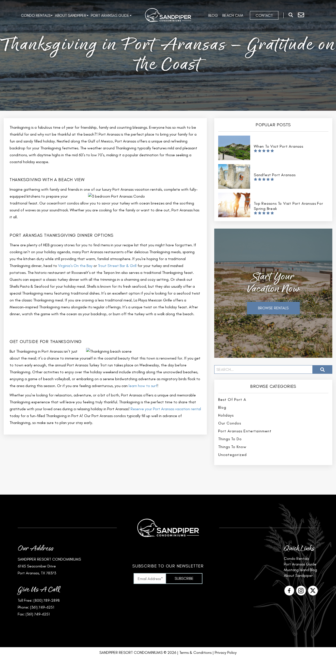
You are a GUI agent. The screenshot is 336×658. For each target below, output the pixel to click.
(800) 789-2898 (46, 600)
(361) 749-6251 (42, 607)
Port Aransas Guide (110, 15)
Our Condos (229, 423)
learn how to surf (143, 385)
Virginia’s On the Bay (75, 265)
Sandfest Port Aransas (275, 174)
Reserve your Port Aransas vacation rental (166, 409)
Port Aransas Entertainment (245, 431)
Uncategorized (232, 454)
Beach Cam (232, 15)
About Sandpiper (70, 15)
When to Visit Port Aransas (278, 146)
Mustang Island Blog (300, 569)
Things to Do (230, 439)
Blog (213, 15)
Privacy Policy (226, 652)
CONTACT (264, 15)
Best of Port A (232, 399)
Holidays (226, 415)
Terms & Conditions (195, 652)
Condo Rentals (35, 15)
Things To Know (232, 446)
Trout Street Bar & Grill (117, 265)
